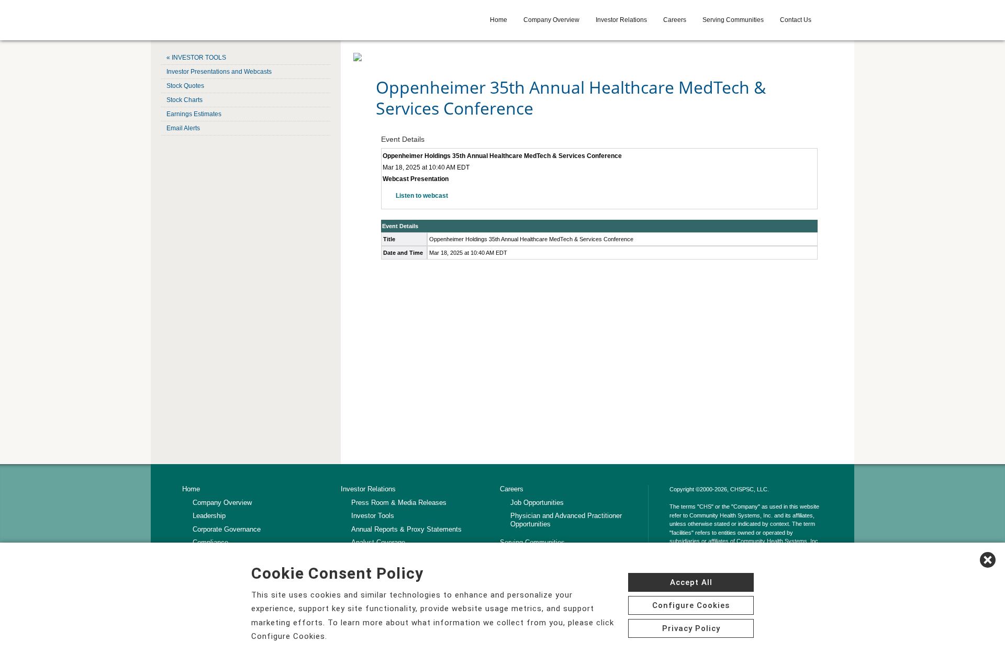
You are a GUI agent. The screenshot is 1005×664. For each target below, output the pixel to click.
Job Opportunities (537, 503)
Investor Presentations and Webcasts (219, 71)
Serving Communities (733, 20)
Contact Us (795, 20)
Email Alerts (183, 128)
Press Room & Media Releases (398, 503)
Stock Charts (184, 100)
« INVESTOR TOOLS (196, 57)
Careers (674, 20)
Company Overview (551, 20)
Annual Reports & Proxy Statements (406, 529)
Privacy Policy (691, 628)
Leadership (209, 516)
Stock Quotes (185, 85)
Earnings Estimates (193, 114)
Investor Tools (372, 516)
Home (498, 20)
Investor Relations (621, 20)
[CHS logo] (257, 20)
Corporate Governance (227, 529)
